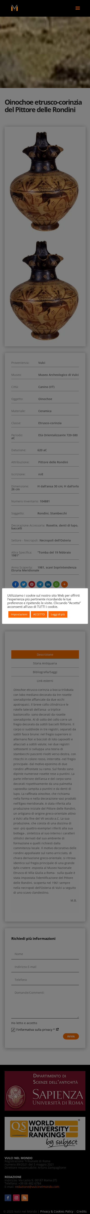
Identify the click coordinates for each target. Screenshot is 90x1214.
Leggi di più (58, 614)
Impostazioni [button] (19, 614)
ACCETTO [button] (39, 614)
